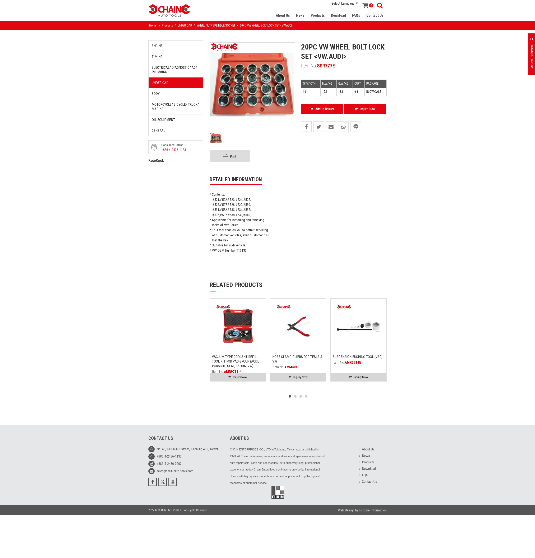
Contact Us (374, 15)
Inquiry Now (240, 377)
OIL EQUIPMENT (163, 120)
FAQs (356, 15)
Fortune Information (373, 510)
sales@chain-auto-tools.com (175, 471)
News (300, 15)
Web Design (346, 510)
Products (318, 15)
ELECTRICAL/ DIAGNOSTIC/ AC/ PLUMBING (174, 69)
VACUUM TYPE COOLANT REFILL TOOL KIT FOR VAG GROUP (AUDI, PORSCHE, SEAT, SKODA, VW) (235, 361)
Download (338, 15)
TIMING (157, 57)
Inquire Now (367, 109)
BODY (156, 93)
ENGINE (157, 46)
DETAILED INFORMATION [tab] (236, 179)
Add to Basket (324, 109)
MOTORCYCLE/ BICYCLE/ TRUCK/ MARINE (175, 106)
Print (233, 157)
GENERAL (158, 130)
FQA (365, 475)
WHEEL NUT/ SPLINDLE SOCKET (216, 25)
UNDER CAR (185, 25)
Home (153, 25)
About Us (283, 15)
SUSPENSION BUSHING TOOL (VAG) (357, 357)
